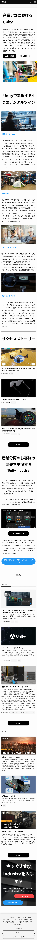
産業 (12, 373)
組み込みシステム (8, 296)
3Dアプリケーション (15, 712)
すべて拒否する (18, 932)
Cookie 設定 (18, 928)
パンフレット (14, 661)
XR (11, 402)
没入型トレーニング (9, 134)
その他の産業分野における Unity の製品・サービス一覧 (18, 561)
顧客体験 (5, 193)
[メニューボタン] (35, 2)
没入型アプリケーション (26, 712)
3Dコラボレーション (10, 247)
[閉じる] (35, 916)
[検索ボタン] (31, 2)
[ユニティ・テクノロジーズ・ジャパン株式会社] (4, 2)
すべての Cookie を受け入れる (18, 937)
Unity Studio (14, 434)
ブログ (12, 622)
